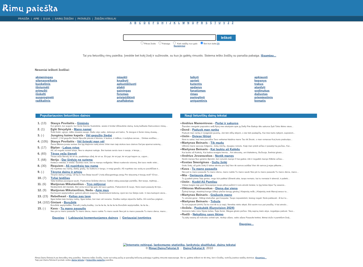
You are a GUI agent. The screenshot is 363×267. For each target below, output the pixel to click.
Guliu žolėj (219, 162)
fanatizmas (198, 90)
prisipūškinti (126, 97)
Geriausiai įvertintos (136, 217)
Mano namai (82, 129)
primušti (41, 90)
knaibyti (122, 80)
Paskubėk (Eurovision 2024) (214, 207)
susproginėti (45, 97)
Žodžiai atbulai (105, 18)
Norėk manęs (224, 155)
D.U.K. (47, 18)
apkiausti (261, 77)
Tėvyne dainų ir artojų (66, 172)
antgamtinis (198, 100)
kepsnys (260, 80)
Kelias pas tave (80, 196)
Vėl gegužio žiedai (99, 135)
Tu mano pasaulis (73, 208)
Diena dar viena (226, 188)
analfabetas (125, 100)
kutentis (196, 83)
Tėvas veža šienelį (64, 153)
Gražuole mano (221, 194)
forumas (123, 94)
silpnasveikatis (46, 80)
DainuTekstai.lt (194, 248)
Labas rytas (71, 147)
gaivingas (124, 90)
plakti (121, 87)
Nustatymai (179, 46)
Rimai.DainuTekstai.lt (164, 248)
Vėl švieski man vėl (90, 141)
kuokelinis (43, 83)
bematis (260, 100)
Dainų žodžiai (64, 18)
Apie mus (102, 190)
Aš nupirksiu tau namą (82, 165)
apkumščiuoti (126, 83)
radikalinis (43, 100)
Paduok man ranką (205, 129)
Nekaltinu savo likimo (208, 214)
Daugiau (58, 217)
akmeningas (44, 77)
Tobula (215, 201)
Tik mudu (217, 142)
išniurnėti (42, 87)
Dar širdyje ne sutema (77, 159)
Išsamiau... (268, 55)
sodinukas (262, 90)
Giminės (83, 123)
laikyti (194, 77)
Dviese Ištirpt (201, 136)
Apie (36, 18)
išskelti (41, 94)
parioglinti (197, 97)
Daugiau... (246, 224)
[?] (218, 43)
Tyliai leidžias (60, 178)
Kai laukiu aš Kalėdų (225, 149)
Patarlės (84, 18)
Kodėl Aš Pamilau (204, 181)
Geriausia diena (201, 175)
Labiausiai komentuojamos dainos (93, 217)
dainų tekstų (77, 260)
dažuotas (261, 94)
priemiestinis (263, 97)
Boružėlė (70, 202)
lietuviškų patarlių (95, 260)
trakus (258, 83)
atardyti (259, 87)
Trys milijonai (96, 184)
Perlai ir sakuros (226, 123)
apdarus (196, 87)
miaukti (122, 77)
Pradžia (23, 18)
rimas (194, 94)
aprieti (194, 80)
